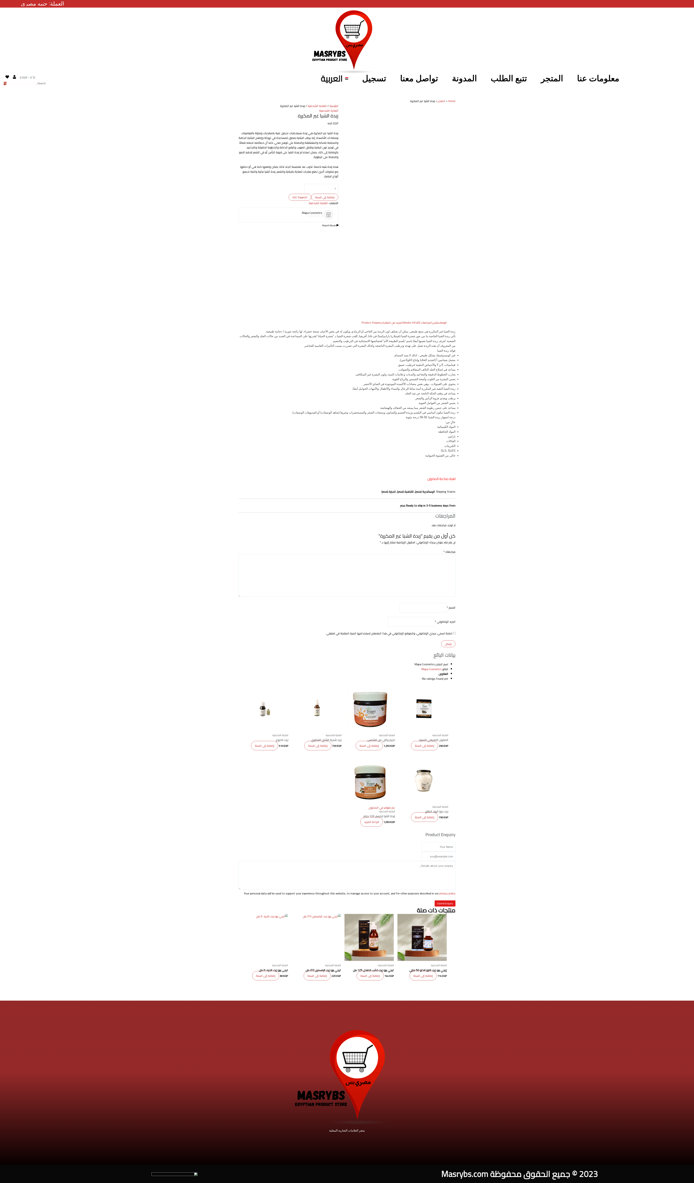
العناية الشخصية (317, 106)
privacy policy (447, 893)
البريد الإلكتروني (445, 621)
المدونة (464, 78)
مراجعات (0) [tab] (424, 322)
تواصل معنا (419, 78)
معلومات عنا (598, 78)
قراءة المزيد (371, 822)
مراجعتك (449, 551)
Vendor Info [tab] (410, 322)
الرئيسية (333, 106)
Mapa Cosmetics (431, 669)
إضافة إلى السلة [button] (424, 745)
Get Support (299, 197)
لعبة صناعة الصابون (441, 478)
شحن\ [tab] (434, 322)
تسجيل (374, 78)
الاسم (451, 607)
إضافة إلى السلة (325, 197)
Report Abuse (329, 225)
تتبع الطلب (509, 78)
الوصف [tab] (442, 322)
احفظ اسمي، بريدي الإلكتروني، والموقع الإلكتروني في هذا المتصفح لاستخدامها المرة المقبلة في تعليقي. (389, 633)
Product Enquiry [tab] (371, 322)
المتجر (552, 78)
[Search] (5, 83)
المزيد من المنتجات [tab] (392, 322)
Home (451, 101)
